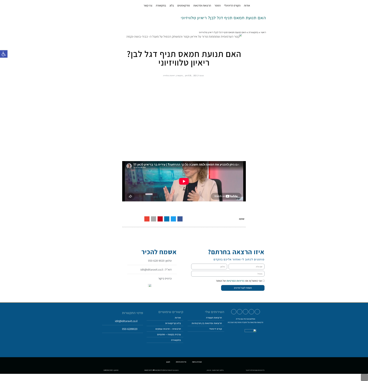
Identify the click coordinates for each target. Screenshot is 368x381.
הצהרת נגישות (197, 362)
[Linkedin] (239, 311)
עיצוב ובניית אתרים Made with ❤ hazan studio (161, 370)
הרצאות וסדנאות (202, 5)
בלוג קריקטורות (173, 323)
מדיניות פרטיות (181, 362)
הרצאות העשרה (214, 317)
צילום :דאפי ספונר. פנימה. (215, 370)
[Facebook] (245, 311)
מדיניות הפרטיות (235, 281)
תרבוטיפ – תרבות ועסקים (168, 328)
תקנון (168, 362)
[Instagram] (251, 311)
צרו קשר (148, 5)
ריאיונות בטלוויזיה (169, 75)
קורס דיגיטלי (215, 328)
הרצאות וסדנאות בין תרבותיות (207, 323)
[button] (180, 218)
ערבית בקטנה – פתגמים (169, 334)
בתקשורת (179, 75)
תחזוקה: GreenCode (110, 370)
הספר (217, 5)
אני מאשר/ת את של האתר (239, 281)
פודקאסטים (183, 5)
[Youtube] (257, 311)
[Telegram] (233, 311)
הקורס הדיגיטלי (232, 5)
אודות (247, 5)
